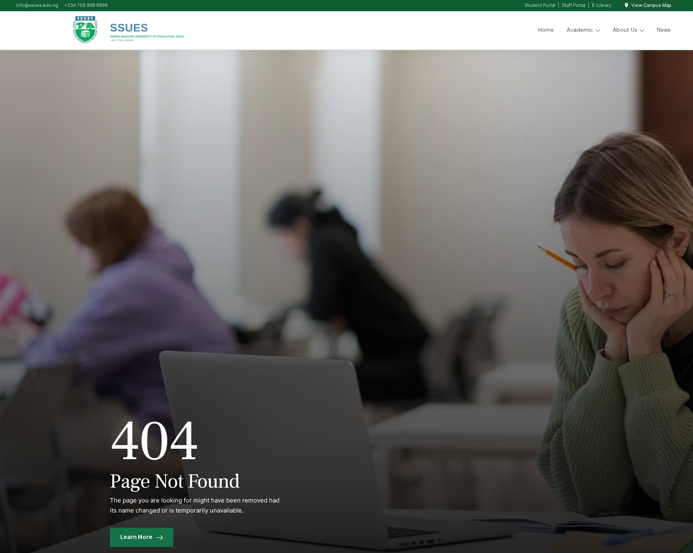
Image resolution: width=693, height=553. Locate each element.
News (664, 29)
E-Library (601, 5)
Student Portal (540, 5)
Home (546, 29)
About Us (625, 29)
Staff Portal (574, 5)
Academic (580, 29)
